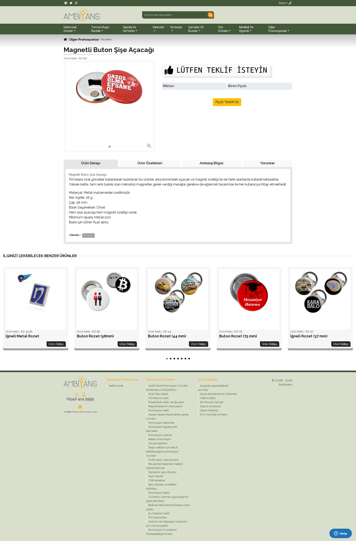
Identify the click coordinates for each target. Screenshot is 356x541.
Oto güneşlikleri (157, 443)
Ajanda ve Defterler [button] (129, 29)
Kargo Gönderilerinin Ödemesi (218, 393)
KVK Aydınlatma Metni (213, 414)
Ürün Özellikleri (149, 163)
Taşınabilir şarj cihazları (162, 472)
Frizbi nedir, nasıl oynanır (163, 459)
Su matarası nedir (159, 513)
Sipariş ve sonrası (210, 406)
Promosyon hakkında (161, 422)
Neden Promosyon (159, 439)
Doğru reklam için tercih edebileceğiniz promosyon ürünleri (162, 451)
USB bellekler (156, 480)
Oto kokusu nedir (158, 398)
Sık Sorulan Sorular (211, 402)
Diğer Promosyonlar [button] (277, 29)
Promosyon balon (159, 492)
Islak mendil (155, 476)
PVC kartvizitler (157, 517)
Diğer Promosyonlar (84, 39)
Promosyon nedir (158, 410)
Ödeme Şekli (207, 398)
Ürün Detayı (90, 163)
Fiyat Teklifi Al (227, 102)
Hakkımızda (115, 385)
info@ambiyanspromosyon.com (80, 411)
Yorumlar (267, 163)
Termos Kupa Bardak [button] (100, 29)
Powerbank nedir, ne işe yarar (166, 402)
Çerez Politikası (208, 410)
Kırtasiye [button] (176, 27)
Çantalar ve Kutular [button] (196, 29)
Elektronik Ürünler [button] (70, 29)
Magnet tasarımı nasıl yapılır (165, 406)
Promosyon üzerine (160, 435)
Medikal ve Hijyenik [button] (246, 29)
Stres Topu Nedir (158, 393)
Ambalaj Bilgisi (211, 163)
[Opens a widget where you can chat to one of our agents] (340, 534)
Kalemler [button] (158, 27)
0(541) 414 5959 (80, 399)
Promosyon (88, 235)
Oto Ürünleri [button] (223, 29)
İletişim (283, 3)
